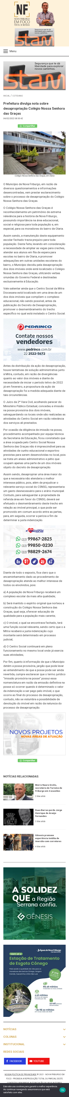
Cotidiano (17, 96)
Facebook (16, 1061)
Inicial (6, 96)
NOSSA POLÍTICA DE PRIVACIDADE (21, 1074)
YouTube (38, 1061)
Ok (62, 1090)
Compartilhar (28, 126)
